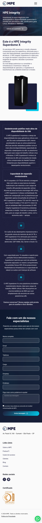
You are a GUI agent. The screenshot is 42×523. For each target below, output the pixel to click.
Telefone (6, 355)
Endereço (6, 383)
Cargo (5, 364)
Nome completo (8, 336)
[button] (36, 3)
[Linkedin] (8, 479)
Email (5, 346)
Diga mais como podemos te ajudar (15, 392)
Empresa (6, 374)
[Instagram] (4, 479)
